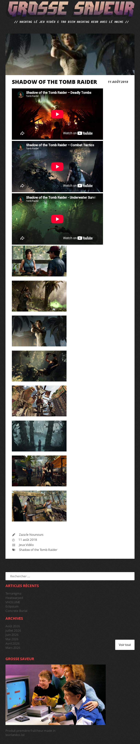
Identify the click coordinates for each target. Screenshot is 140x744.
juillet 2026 (13, 630)
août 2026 (12, 626)
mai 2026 (11, 639)
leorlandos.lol (14, 735)
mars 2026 (12, 648)
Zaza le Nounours (31, 534)
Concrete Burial (16, 611)
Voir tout (125, 645)
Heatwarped (14, 598)
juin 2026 (12, 635)
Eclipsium (12, 606)
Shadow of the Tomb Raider (38, 550)
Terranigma (13, 593)
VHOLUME (12, 602)
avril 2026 (12, 643)
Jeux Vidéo (26, 545)
